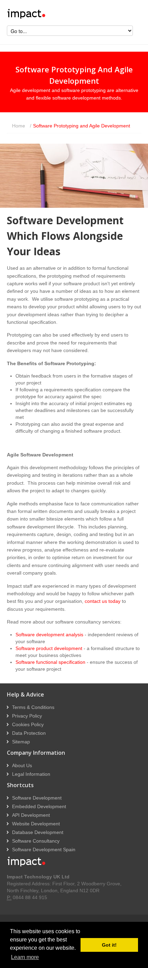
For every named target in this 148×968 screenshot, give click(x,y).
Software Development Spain (43, 849)
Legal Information (31, 774)
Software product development (48, 648)
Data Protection (29, 733)
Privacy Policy (27, 716)
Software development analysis (49, 634)
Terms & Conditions (33, 707)
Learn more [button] (25, 957)
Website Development (36, 823)
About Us (22, 765)
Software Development (37, 798)
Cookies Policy (28, 724)
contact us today (102, 601)
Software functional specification (50, 662)
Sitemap (21, 741)
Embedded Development (39, 806)
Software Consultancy (36, 841)
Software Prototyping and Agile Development (80, 125)
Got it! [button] (109, 945)
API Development (31, 815)
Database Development (37, 832)
